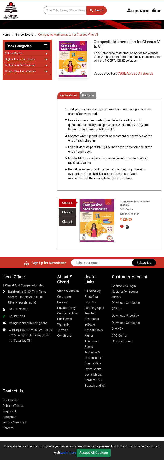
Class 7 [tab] (67, 212)
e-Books (90, 324)
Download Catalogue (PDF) (126, 305)
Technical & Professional (20, 65)
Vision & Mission (68, 291)
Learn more (68, 452)
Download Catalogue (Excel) (126, 325)
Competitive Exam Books (20, 71)
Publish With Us (13, 405)
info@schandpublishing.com (28, 323)
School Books (24, 34)
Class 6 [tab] (67, 203)
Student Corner (122, 341)
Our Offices (10, 400)
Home (7, 34)
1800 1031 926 (18, 309)
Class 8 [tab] (67, 222)
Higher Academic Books (20, 59)
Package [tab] (88, 95)
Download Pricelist (124, 315)
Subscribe (144, 263)
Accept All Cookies (93, 453)
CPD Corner (119, 335)
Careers (8, 428)
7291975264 (16, 316)
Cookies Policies (68, 313)
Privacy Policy (66, 308)
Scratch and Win (95, 385)
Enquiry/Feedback (15, 422)
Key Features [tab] (68, 95)
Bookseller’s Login (124, 286)
